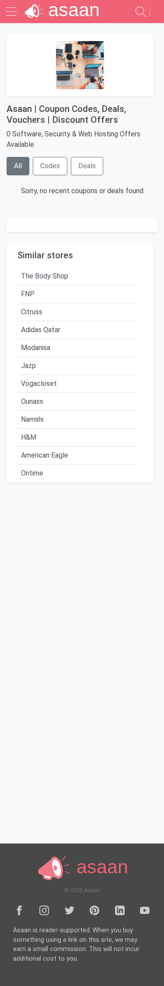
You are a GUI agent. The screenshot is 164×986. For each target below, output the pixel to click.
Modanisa (35, 348)
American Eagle (44, 455)
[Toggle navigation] (12, 11)
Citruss (31, 312)
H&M (28, 437)
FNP (28, 294)
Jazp (28, 365)
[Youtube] (145, 910)
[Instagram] (44, 910)
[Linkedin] (120, 910)
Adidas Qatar (40, 330)
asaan (99, 866)
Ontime (32, 473)
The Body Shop (44, 276)
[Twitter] (69, 910)
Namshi (32, 419)
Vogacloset (39, 383)
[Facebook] (19, 910)
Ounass (32, 401)
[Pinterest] (94, 910)
